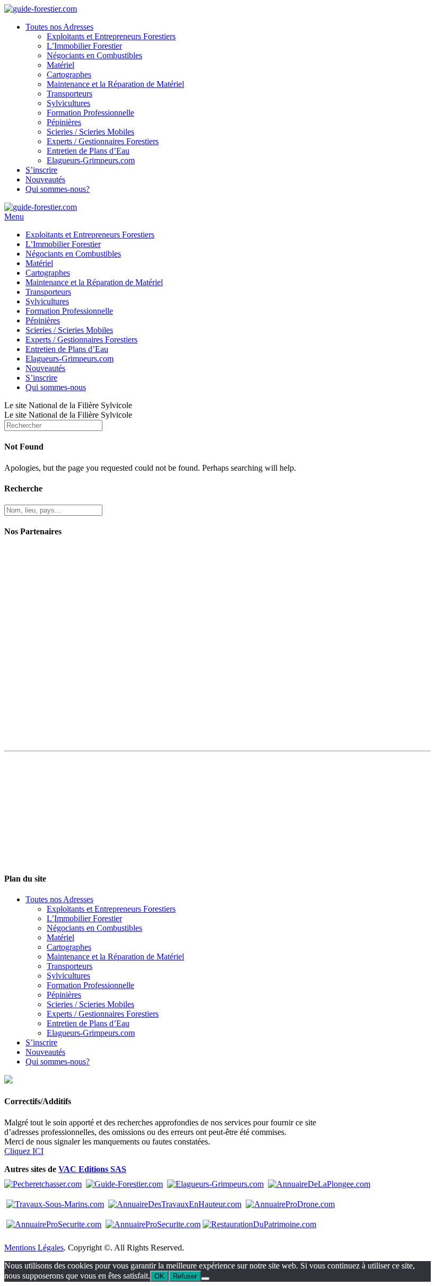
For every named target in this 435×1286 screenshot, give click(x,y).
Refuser (185, 1276)
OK (159, 1276)
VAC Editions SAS (92, 1169)
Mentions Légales (34, 1247)
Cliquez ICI (24, 1151)
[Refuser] (205, 1278)
